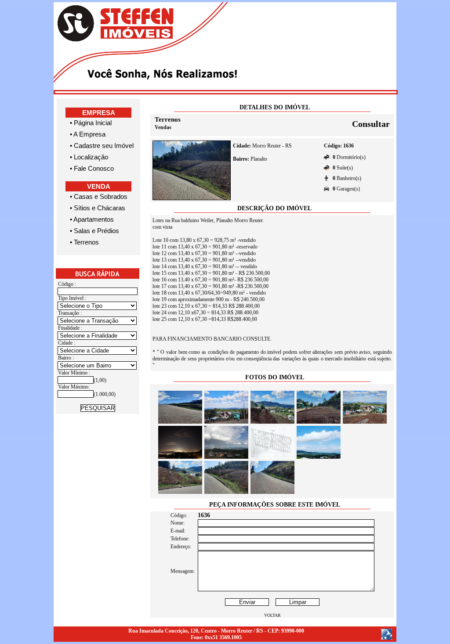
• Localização (89, 157)
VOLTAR (272, 615)
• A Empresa (87, 134)
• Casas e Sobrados (98, 196)
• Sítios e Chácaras (97, 208)
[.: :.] (180, 422)
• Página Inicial (91, 122)
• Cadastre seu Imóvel (102, 145)
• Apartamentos (92, 219)
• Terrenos (84, 242)
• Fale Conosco (92, 168)
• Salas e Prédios (94, 230)
